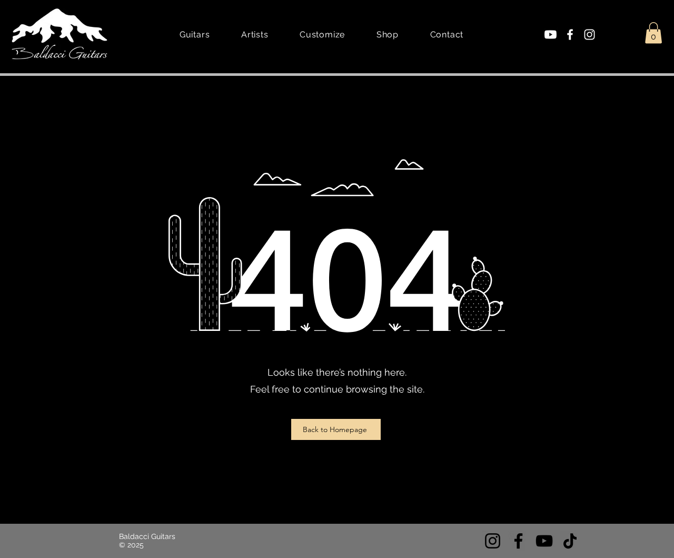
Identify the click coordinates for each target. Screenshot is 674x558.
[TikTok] (570, 541)
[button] (653, 33)
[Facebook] (570, 34)
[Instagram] (589, 34)
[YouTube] (544, 541)
